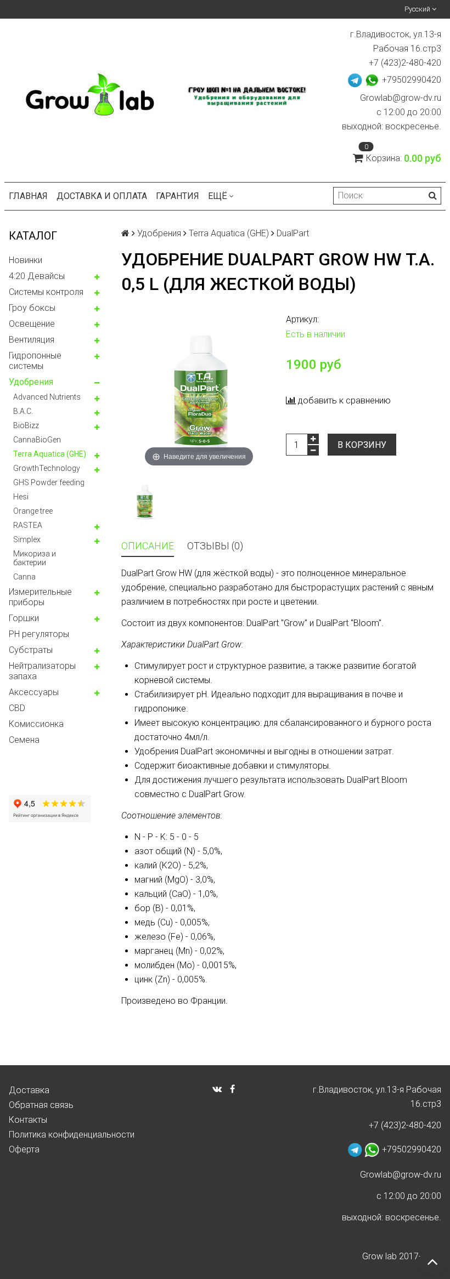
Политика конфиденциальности (71, 1134)
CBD (17, 708)
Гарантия (177, 196)
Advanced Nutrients (47, 397)
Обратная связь (41, 1105)
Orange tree (33, 511)
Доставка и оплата (102, 196)
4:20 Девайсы (37, 276)
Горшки (24, 618)
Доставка (29, 1090)
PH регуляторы (39, 634)
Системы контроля (46, 292)
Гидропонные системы (35, 360)
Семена (24, 740)
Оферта (24, 1149)
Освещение (32, 324)
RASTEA (27, 525)
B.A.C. (23, 411)
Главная (28, 196)
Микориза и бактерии (34, 558)
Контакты (28, 1120)
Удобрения (31, 382)
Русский (418, 9)
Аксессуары (34, 692)
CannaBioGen (37, 439)
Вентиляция (31, 339)
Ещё (217, 196)
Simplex (27, 539)
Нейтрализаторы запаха (42, 671)
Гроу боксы (32, 308)
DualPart (293, 233)
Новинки (25, 260)
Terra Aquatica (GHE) (49, 454)
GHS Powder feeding (49, 482)
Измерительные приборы (40, 597)
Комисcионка (36, 724)
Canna (24, 576)
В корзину (362, 445)
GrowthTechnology (46, 468)
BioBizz (26, 425)
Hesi (21, 496)
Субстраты (31, 650)
